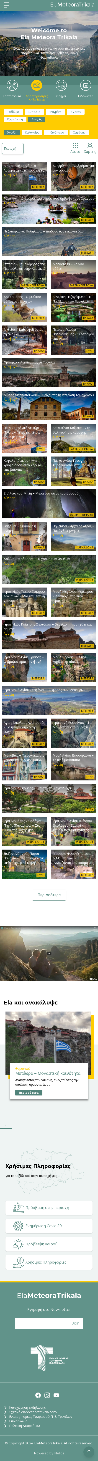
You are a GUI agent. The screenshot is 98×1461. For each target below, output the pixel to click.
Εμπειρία (34, 112)
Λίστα (75, 151)
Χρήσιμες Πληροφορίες (46, 1262)
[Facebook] (38, 1395)
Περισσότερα (49, 895)
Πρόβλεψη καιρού (41, 1244)
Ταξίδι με (13, 112)
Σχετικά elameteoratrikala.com (33, 1412)
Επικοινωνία (18, 1421)
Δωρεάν (75, 112)
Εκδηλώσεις (85, 96)
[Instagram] (47, 1395)
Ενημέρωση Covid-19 (44, 1226)
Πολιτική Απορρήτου (24, 1426)
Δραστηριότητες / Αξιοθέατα (37, 97)
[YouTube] (56, 1395)
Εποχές (36, 119)
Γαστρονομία (12, 96)
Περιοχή (10, 148)
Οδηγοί (61, 96)
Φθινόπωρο (56, 132)
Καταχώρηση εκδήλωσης (27, 1407)
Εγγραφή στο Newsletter (49, 1309)
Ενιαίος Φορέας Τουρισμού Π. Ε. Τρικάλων (40, 1417)
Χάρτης (90, 151)
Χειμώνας (79, 132)
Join (76, 1323)
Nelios (59, 1453)
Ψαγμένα (55, 112)
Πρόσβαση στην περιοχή (47, 1208)
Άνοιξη (11, 132)
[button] (6, 1127)
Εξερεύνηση (15, 119)
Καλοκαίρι (32, 132)
